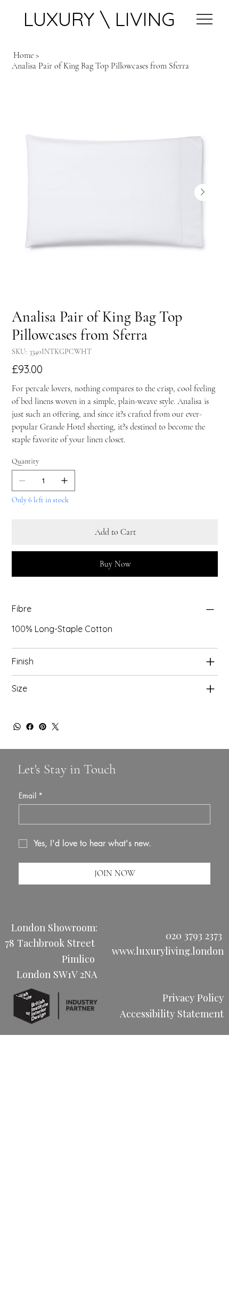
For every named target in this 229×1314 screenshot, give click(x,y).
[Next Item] (202, 192)
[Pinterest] (42, 726)
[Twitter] (55, 726)
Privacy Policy (193, 997)
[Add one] (64, 480)
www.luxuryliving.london (168, 950)
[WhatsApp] (17, 726)
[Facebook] (29, 726)
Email (31, 795)
